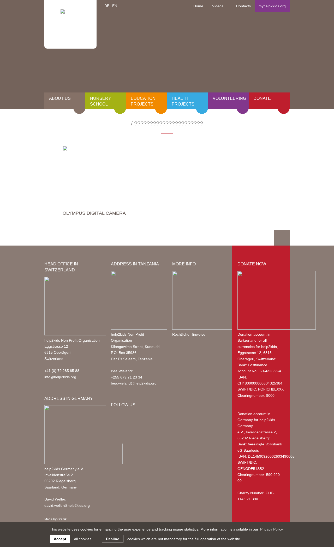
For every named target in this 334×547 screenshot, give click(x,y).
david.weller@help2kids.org (67, 505)
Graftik (62, 519)
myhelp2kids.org (272, 6)
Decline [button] (112, 539)
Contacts (243, 6)
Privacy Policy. (272, 529)
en (114, 6)
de (106, 6)
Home (198, 6)
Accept (60, 539)
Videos (217, 6)
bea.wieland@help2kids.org (134, 383)
